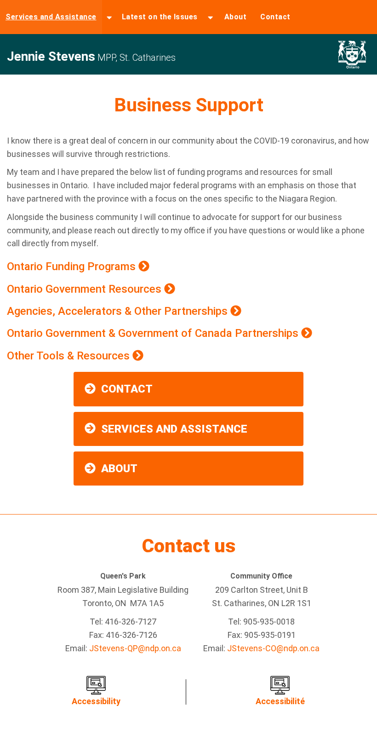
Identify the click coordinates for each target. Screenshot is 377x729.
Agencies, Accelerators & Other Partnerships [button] (118, 311)
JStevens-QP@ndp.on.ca (135, 648)
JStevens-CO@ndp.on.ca (273, 648)
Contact (275, 16)
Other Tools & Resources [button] (69, 355)
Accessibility (96, 701)
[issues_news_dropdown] (210, 17)
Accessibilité (280, 701)
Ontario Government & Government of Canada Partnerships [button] (154, 333)
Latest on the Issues (160, 16)
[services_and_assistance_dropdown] (109, 17)
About (235, 16)
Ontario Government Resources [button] (85, 289)
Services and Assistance (51, 16)
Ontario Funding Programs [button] (72, 266)
